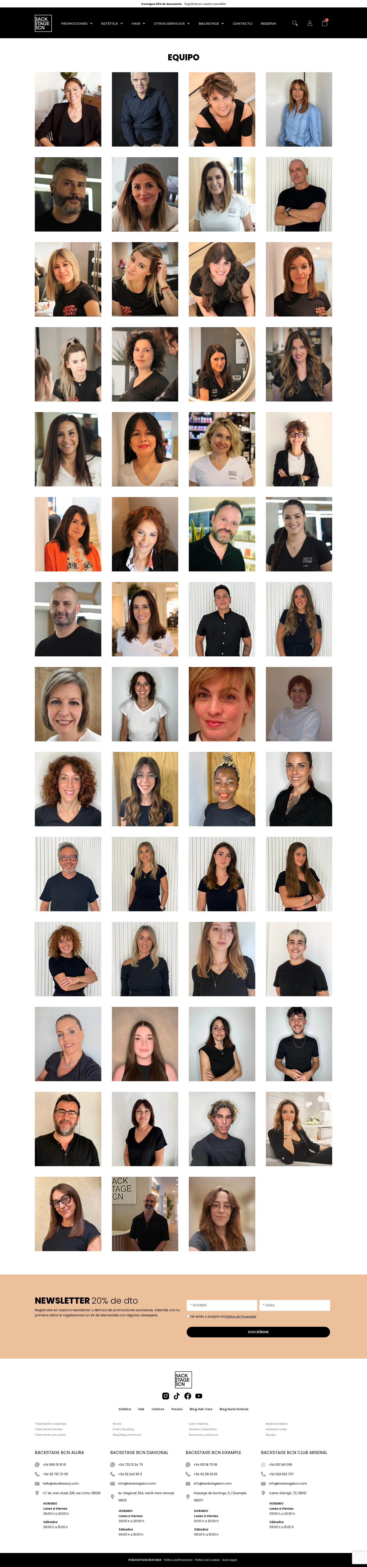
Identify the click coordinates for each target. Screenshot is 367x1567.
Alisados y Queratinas (203, 1429)
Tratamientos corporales (50, 1424)
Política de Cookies (207, 1560)
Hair (136, 23)
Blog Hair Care (201, 1409)
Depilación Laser (276, 1429)
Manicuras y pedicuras (203, 1435)
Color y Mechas (198, 1424)
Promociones (74, 23)
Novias (117, 1424)
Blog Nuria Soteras (234, 1409)
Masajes (271, 1435)
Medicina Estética (277, 1424)
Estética (109, 23)
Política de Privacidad (240, 1316)
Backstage (209, 23)
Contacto (242, 23)
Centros (158, 1409)
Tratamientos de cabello (50, 1435)
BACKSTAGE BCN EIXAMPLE (213, 1452)
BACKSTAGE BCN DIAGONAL (139, 1452)
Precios (177, 1409)
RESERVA (268, 23)
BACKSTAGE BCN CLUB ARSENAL (294, 1452)
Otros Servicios (169, 23)
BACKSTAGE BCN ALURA (59, 1452)
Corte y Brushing (123, 1429)
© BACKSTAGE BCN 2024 (144, 1560)
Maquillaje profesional (127, 1435)
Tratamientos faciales (49, 1429)
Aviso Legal (229, 1560)
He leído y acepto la (223, 1316)
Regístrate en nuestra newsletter (205, 4)
